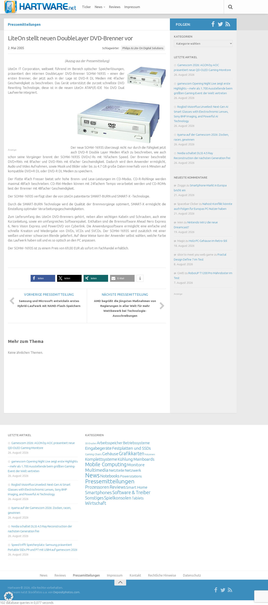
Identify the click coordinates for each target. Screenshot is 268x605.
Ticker (86, 7)
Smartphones (98, 492)
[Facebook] (213, 24)
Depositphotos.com (66, 592)
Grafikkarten (131, 453)
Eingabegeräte (98, 448)
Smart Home (136, 487)
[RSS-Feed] (228, 24)
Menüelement (41, 7)
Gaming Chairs (93, 454)
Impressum (132, 7)
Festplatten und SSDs (131, 448)
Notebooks (109, 475)
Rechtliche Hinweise (162, 575)
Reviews (114, 7)
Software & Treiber (131, 492)
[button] (43, 278)
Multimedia (96, 469)
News (98, 7)
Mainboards (143, 459)
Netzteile (116, 470)
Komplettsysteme (101, 459)
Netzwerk (133, 470)
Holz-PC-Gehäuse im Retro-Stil (208, 240)
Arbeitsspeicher (109, 443)
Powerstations (131, 476)
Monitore (136, 464)
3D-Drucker (90, 443)
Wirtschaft (95, 503)
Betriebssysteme (136, 443)
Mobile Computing (106, 464)
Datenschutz (192, 575)
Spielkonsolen (117, 497)
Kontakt (135, 575)
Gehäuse (110, 453)
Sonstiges (94, 497)
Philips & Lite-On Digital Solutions (142, 48)
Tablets (138, 498)
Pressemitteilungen (24, 24)
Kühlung (125, 459)
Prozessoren (97, 486)
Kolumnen (150, 454)
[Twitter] (220, 24)
